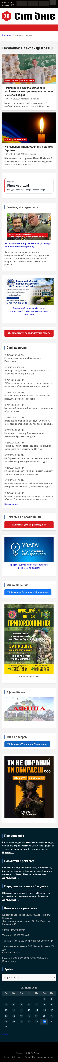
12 (21, 1010)
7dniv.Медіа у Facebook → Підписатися (27, 592)
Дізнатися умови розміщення (29, 524)
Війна (8, 139)
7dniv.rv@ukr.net (17, 929)
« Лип (5, 1034)
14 (36, 1010)
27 (29, 1021)
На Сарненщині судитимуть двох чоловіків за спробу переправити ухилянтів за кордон (28, 460)
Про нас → (8, 852)
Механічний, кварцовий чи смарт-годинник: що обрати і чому (28, 410)
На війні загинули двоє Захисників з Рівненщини (22, 360)
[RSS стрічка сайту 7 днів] (30, 3)
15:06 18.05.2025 (12, 99)
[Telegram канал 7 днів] (41, 3)
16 (52, 1010)
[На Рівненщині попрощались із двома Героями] (29, 127)
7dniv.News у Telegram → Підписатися (27, 744)
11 (13, 1010)
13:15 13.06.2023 (12, 154)
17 (6, 1016)
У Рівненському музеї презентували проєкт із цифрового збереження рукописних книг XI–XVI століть (28, 385)
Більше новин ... (12, 504)
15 (44, 1010)
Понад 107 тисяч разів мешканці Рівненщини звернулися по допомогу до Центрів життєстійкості (27, 448)
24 (6, 1021)
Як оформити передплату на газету (29, 333)
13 (29, 1010)
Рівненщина (11, 81)
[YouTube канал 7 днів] (46, 3)
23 (52, 1016)
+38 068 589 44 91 (21, 935)
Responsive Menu (53, 2)
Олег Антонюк (29, 154)
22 (44, 1016)
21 (36, 1016)
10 (6, 1010)
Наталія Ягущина (30, 99)
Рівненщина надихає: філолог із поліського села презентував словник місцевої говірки (28, 91)
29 (44, 1021)
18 (13, 1016)
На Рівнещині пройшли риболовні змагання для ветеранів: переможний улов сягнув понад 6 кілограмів (28, 485)
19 (21, 1016)
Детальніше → (10, 877)
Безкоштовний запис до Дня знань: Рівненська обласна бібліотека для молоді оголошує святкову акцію (28, 498)
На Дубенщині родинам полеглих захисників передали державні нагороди (27, 397)
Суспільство (27, 81)
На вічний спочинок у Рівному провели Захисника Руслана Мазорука (24, 435)
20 (29, 1016)
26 (21, 1021)
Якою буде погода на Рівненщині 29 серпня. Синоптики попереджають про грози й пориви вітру (28, 422)
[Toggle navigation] (6, 27)
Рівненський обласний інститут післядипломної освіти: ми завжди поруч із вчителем (29, 311)
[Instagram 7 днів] (24, 3)
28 (36, 1021)
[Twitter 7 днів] (35, 3)
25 (13, 1021)
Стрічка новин (17, 347)
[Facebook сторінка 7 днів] (19, 3)
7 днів (36, 1053)
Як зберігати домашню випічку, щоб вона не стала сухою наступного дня (27, 372)
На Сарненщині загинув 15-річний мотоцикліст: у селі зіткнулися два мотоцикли (28, 472)
